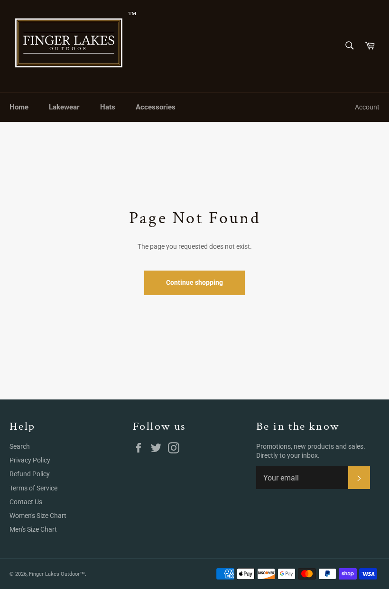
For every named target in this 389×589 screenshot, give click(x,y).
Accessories (156, 107)
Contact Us (25, 502)
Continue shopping (194, 282)
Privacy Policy (29, 460)
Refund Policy (29, 474)
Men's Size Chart (33, 529)
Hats (107, 107)
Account (367, 107)
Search (19, 446)
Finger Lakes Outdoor (54, 574)
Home (18, 107)
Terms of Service (33, 488)
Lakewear (64, 107)
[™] (68, 46)
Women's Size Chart (37, 515)
